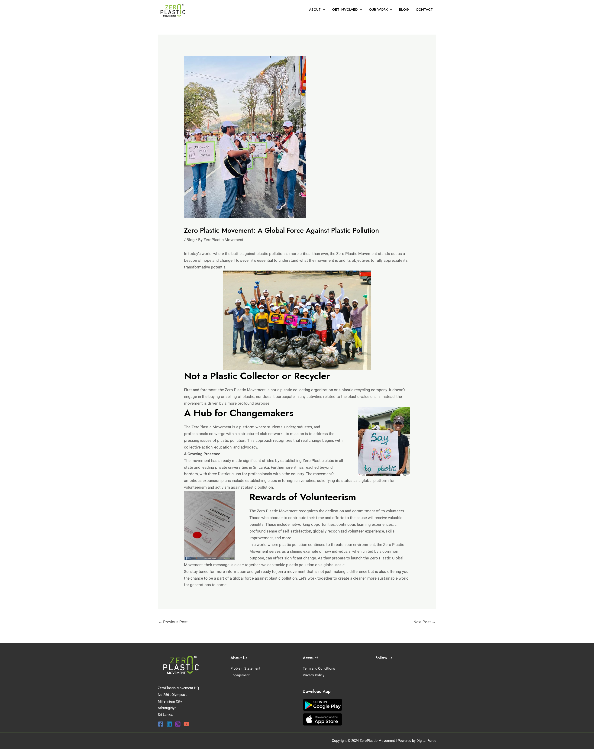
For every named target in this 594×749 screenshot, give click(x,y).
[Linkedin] (169, 724)
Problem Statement (245, 668)
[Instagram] (178, 724)
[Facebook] (161, 724)
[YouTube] (186, 724)
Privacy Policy (313, 675)
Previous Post (173, 622)
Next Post (424, 622)
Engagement (240, 675)
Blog (191, 239)
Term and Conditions (319, 668)
